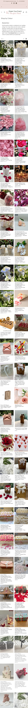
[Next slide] (26, 6)
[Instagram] (14, 3)
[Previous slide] (1, 6)
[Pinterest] (16, 3)
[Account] (23, 12)
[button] (2, 38)
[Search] (4, 12)
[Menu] (1, 12)
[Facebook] (11, 3)
